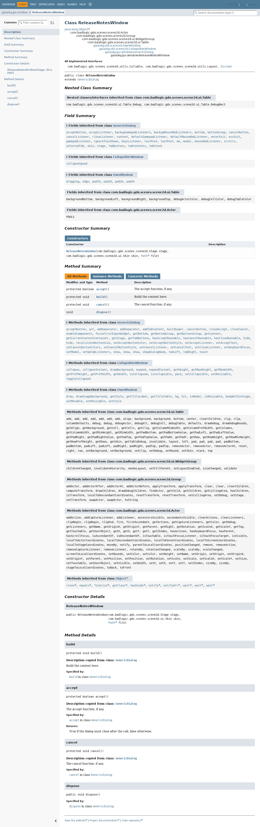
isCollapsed (138, 374)
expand (141, 369)
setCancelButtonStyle (120, 347)
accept (101, 289)
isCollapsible (161, 374)
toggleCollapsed (78, 378)
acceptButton (76, 132)
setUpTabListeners (96, 352)
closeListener (102, 136)
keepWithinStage (237, 396)
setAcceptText (226, 342)
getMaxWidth (223, 369)
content (122, 136)
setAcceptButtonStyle (165, 342)
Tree (33, 4)
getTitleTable (161, 396)
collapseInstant (94, 369)
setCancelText (180, 347)
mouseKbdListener (208, 141)
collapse (72, 369)
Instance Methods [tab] (107, 276)
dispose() (13, 104)
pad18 (108, 181)
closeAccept (218, 329)
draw (69, 396)
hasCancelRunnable (197, 338)
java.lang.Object (76, 29)
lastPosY (166, 141)
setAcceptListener (198, 342)
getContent (212, 333)
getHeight (180, 369)
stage (101, 146)
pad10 (96, 181)
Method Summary (15, 57)
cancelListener (77, 136)
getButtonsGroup (189, 333)
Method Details (14, 79)
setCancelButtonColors (83, 347)
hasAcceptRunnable (166, 338)
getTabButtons (138, 338)
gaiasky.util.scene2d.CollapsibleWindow (127, 48)
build (100, 296)
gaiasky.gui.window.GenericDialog (129, 52)
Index (61, 4)
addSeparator (107, 329)
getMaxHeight (201, 369)
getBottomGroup (162, 333)
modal (187, 141)
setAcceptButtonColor (129, 342)
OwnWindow (123, 174)
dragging (72, 181)
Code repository (131, 820)
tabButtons (116, 146)
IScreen (226, 66)
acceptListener (100, 132)
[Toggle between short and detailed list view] (67, 125)
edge (85, 181)
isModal (195, 396)
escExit (234, 136)
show (116, 352)
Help (82, 4)
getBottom (140, 333)
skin (90, 146)
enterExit (218, 136)
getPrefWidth (100, 374)
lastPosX (150, 141)
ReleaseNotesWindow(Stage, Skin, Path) (30, 71)
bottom (199, 132)
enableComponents (79, 333)
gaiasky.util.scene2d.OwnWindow (117, 45)
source (252, 4)
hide (246, 338)
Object (121, 578)
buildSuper (175, 329)
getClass (118, 585)
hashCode (136, 585)
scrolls (229, 141)
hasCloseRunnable (227, 338)
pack (178, 374)
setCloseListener (208, 347)
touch (203, 352)
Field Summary (14, 44)
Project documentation (103, 820)
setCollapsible (196, 374)
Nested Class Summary (19, 38)
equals (84, 585)
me (178, 141)
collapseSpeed (76, 163)
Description (12, 32)
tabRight (189, 352)
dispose (102, 312)
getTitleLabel (136, 396)
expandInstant (159, 369)
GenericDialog (88, 79)
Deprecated (47, 4)
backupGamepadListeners (133, 132)
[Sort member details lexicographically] (52, 22)
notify (153, 585)
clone (70, 585)
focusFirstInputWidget (112, 333)
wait (186, 585)
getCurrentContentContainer (87, 338)
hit (184, 396)
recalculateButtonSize (93, 342)
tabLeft (174, 352)
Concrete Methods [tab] (143, 276)
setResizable (220, 374)
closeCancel (239, 329)
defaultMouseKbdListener (189, 136)
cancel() (12, 98)
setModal (72, 352)
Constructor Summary (18, 50)
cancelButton (238, 132)
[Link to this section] (115, 88)
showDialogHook (154, 352)
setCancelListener (153, 347)
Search (72, 4)
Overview (8, 4)
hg (176, 396)
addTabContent (153, 329)
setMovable (74, 401)
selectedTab (75, 146)
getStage (118, 338)
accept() (12, 91)
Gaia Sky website (75, 820)
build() (11, 85)
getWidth (119, 374)
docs (243, 4)
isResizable (213, 396)
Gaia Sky (232, 4)
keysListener (131, 141)
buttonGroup (216, 132)
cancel (101, 304)
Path (144, 255)
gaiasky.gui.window (15, 12)
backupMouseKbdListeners (172, 132)
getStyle (116, 396)
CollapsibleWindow (128, 156)
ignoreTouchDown (106, 141)
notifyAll (170, 585)
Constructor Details (16, 63)
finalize (100, 585)
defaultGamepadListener (149, 136)
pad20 (119, 181)
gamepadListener (78, 141)
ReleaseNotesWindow (48, 12)
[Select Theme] (90, 4)
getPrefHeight (76, 374)
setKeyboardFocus (237, 347)
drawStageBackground (91, 396)
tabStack (155, 146)
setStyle (114, 401)
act (91, 329)
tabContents (137, 146)
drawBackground (121, 369)
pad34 (130, 181)
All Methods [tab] (77, 276)
